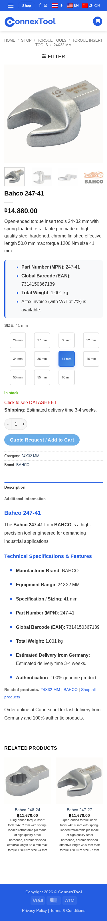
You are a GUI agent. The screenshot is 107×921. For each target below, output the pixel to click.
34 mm (18, 358)
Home (9, 40)
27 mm (42, 340)
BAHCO (22, 465)
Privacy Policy (34, 910)
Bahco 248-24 (27, 810)
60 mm (66, 377)
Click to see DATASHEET (30, 402)
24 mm (18, 340)
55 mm (42, 377)
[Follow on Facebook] (40, 5)
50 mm (18, 377)
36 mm (42, 358)
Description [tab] (14, 487)
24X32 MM (63, 45)
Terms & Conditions (67, 910)
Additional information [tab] (25, 499)
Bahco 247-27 (79, 810)
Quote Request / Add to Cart (42, 440)
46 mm (91, 358)
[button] (10, 5)
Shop (26, 40)
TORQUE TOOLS (51, 40)
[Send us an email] (45, 5)
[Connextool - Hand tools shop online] (30, 21)
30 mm (66, 340)
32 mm (91, 340)
